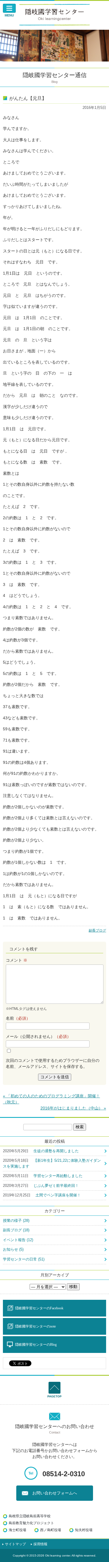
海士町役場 (17, 1530)
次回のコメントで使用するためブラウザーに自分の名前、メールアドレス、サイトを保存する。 (52, 1063)
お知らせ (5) (13, 1249)
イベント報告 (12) (18, 1240)
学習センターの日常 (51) (23, 1259)
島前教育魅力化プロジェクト (31, 1523)
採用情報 (40, 1544)
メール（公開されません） (38, 1036)
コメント (16, 960)
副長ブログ (97, 930)
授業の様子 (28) (16, 1220)
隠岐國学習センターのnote (35, 1326)
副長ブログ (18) (16, 1230)
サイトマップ (15, 1544)
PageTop (54, 1396)
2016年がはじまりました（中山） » (73, 1108)
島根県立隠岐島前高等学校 (30, 1516)
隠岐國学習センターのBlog (36, 1345)
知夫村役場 (83, 1530)
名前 (18, 1018)
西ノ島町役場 (50, 1530)
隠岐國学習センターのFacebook (39, 1308)
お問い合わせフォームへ (54, 1493)
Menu (9, 15)
